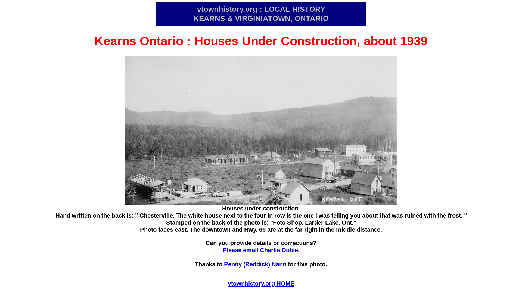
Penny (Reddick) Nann (255, 264)
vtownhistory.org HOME (261, 283)
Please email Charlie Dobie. (261, 250)
